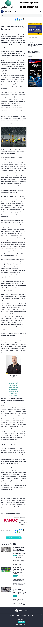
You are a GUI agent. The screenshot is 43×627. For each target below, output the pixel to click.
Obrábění (14, 555)
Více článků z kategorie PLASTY (13, 538)
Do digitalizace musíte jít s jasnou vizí (34, 41)
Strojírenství (15, 575)
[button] (21, 625)
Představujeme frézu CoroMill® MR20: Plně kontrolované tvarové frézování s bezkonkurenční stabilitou (19, 550)
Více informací (22, 619)
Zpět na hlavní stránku (7, 19)
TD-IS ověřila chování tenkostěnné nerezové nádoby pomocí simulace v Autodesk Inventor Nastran (19, 570)
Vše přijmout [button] (21, 621)
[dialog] (21, 620)
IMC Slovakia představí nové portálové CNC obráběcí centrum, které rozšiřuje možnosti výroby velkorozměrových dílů (19, 591)
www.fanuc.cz (23, 524)
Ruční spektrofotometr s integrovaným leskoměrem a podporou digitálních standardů (34, 51)
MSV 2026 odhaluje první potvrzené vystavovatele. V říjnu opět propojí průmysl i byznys (35, 45)
